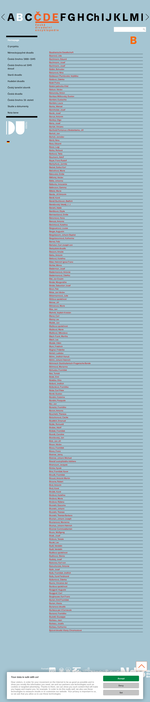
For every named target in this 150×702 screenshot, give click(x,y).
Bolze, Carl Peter (56, 390)
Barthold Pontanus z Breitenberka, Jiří (66, 130)
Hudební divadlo (16, 81)
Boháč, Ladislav (56, 353)
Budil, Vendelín (55, 546)
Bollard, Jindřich (56, 384)
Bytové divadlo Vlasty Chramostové (65, 630)
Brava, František (56, 448)
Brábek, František (57, 431)
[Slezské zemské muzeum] (68, 672)
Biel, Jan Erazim (56, 279)
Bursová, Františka (57, 614)
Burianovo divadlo (57, 607)
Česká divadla (15, 94)
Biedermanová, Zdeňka (59, 276)
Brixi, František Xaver (58, 472)
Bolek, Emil (54, 377)
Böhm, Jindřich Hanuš (59, 357)
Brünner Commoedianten (60, 529)
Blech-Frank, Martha (58, 336)
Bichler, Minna (55, 265)
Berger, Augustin (56, 232)
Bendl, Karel (54, 198)
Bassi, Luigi (54, 147)
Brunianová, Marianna (59, 522)
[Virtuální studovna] (53, 672)
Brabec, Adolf (55, 428)
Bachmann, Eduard (58, 59)
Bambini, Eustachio (58, 100)
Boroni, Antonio (56, 411)
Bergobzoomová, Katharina (61, 238)
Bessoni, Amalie (56, 252)
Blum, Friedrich (56, 346)
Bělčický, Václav (56, 177)
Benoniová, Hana (57, 218)
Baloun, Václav (56, 90)
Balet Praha (54, 83)
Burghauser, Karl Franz (59, 597)
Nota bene (13, 113)
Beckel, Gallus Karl (57, 167)
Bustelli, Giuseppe (57, 617)
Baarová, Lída (55, 56)
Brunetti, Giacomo (57, 505)
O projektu (13, 46)
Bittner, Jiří (54, 303)
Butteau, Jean (55, 620)
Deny (121, 685)
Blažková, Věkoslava (58, 333)
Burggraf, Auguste (57, 590)
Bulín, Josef (54, 570)
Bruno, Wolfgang (57, 532)
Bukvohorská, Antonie (59, 566)
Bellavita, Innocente (58, 184)
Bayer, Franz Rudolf (58, 161)
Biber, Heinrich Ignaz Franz (61, 262)
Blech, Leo (53, 340)
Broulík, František (57, 475)
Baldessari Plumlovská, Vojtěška (63, 76)
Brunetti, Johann (56, 509)
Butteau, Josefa (56, 624)
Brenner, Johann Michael (60, 458)
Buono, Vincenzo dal (58, 583)
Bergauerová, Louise (58, 228)
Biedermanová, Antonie (59, 272)
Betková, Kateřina (57, 259)
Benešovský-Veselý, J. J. (60, 205)
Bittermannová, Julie (58, 296)
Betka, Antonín (56, 255)
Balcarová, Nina (56, 73)
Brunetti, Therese (56, 512)
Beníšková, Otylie (57, 211)
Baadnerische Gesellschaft (61, 52)
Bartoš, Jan (54, 134)
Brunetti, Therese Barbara (60, 515)
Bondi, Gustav (55, 394)
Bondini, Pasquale (57, 401)
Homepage (13, 40)
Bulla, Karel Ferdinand (59, 576)
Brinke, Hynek (55, 468)
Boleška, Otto (55, 380)
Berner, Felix (54, 242)
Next (147, 17)
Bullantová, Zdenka (58, 580)
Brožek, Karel (55, 492)
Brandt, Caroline (56, 434)
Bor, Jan (53, 404)
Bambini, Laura (56, 103)
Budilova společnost (58, 553)
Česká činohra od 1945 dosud (20, 67)
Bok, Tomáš (54, 374)
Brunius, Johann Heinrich (60, 526)
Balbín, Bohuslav (56, 69)
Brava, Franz (55, 451)
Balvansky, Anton (57, 93)
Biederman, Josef (57, 269)
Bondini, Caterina (57, 397)
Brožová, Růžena (56, 502)
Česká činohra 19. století (21, 100)
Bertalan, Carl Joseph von (61, 245)
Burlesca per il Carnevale (60, 610)
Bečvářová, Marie (57, 171)
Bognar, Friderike (56, 350)
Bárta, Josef (54, 123)
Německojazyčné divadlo (21, 53)
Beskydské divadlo (57, 248)
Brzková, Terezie (56, 539)
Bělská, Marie (55, 191)
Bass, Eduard (55, 144)
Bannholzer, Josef (57, 110)
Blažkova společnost (58, 326)
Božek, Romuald (56, 424)
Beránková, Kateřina (58, 225)
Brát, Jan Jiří (55, 441)
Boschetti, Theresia (57, 414)
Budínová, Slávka (57, 556)
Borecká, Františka (57, 407)
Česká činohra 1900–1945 (21, 59)
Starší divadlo (15, 75)
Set (121, 692)
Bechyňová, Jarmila (58, 164)
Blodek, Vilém (55, 343)
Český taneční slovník (19, 87)
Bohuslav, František (58, 370)
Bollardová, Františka (59, 387)
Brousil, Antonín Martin (59, 478)
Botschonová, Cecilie (58, 417)
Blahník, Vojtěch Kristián (60, 313)
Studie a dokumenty (18, 106)
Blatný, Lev (54, 319)
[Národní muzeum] (61, 672)
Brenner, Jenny (56, 455)
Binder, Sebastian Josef (60, 286)
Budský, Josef (55, 559)
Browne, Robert (56, 482)
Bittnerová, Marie (57, 306)
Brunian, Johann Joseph (60, 519)
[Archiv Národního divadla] (106, 671)
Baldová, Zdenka (56, 79)
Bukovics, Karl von (57, 563)
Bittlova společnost (58, 299)
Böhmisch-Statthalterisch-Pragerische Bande (70, 363)
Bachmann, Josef (57, 63)
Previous (3, 17)
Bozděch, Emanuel (57, 421)
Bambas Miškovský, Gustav (61, 96)
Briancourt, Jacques (58, 465)
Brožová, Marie (56, 499)
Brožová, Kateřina (57, 495)
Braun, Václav (55, 445)
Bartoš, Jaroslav (56, 137)
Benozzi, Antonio (56, 221)
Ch (93, 18)
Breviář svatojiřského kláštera (62, 461)
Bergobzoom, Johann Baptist (62, 235)
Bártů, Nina (54, 140)
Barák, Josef (55, 113)
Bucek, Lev (54, 543)
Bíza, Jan (53, 309)
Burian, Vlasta (55, 603)
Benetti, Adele (55, 208)
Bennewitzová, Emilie (58, 215)
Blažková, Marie (56, 330)
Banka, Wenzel (55, 107)
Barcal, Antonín (56, 117)
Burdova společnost (58, 586)
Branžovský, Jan (56, 438)
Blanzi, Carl (54, 316)
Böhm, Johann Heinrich (59, 360)
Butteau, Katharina (58, 627)
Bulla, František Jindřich (60, 573)
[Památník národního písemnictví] (86, 672)
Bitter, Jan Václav (57, 292)
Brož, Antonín (55, 485)
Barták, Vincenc (56, 127)
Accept (121, 678)
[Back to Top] (141, 666)
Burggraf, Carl (55, 593)
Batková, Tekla (55, 154)
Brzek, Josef (54, 536)
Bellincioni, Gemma (58, 188)
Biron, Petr (54, 289)
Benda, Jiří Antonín (57, 194)
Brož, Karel (54, 488)
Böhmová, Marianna (58, 367)
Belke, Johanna (56, 181)
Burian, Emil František (59, 600)
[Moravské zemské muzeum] (77, 672)
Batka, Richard (56, 150)
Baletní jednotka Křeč (58, 86)
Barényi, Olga (55, 120)
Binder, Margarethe (58, 282)
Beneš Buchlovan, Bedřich (61, 201)
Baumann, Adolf (56, 157)
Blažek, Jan (54, 323)
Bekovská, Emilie (56, 174)
